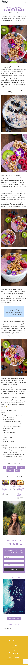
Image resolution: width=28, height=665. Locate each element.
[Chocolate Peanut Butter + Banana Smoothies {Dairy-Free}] (5, 482)
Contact (14, 645)
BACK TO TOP (14, 640)
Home (14, 643)
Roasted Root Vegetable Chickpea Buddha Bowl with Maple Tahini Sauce (20, 490)
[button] (24, 2)
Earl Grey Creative (18, 661)
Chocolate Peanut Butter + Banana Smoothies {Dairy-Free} (5, 489)
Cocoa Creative (17, 659)
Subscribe (14, 647)
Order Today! (14, 618)
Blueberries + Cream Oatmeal (13, 487)
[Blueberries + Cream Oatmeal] (13, 482)
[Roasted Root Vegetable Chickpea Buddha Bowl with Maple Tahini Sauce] (20, 482)
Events (14, 650)
